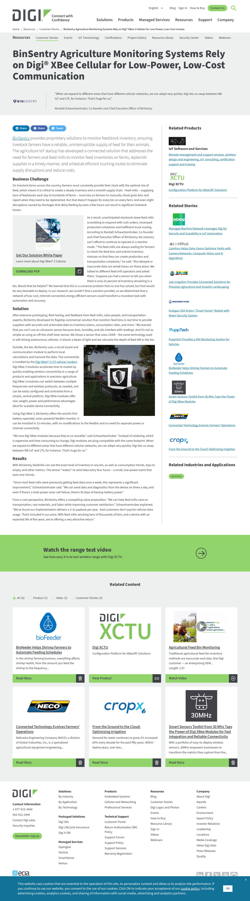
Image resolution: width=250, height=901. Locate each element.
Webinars (225, 38)
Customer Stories (49, 29)
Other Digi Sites (206, 845)
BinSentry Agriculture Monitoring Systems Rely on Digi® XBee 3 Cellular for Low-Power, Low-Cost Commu (124, 29)
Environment (205, 813)
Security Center (189, 38)
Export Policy (205, 818)
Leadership (204, 829)
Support (205, 20)
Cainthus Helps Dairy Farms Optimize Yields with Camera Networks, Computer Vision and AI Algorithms (200, 253)
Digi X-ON (65, 833)
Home (16, 29)
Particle (63, 852)
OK (228, 888)
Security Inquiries (24, 826)
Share (23, 128)
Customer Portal (115, 822)
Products (126, 20)
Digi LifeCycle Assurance (74, 827)
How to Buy (197, 8)
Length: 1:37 (196, 663)
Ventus (63, 863)
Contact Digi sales (24, 820)
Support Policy (114, 843)
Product (40, 598)
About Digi (203, 796)
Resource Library (162, 38)
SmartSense (66, 858)
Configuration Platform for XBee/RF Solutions (198, 190)
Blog (173, 8)
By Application (68, 802)
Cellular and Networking (120, 802)
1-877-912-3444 (22, 809)
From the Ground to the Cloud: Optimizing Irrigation (202, 449)
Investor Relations (208, 824)
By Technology (68, 807)
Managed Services (154, 20)
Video (61, 598)
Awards (201, 802)
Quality (201, 856)
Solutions (104, 20)
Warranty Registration (118, 854)
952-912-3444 (21, 815)
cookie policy (190, 888)
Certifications (113, 38)
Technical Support (117, 817)
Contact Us (217, 8)
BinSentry (21, 138)
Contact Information (26, 804)
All (20, 598)
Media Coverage (207, 840)
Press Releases (206, 851)
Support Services (115, 848)
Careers (201, 807)
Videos (209, 38)
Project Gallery (137, 38)
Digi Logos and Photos (165, 807)
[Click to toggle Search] (233, 8)
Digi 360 (64, 822)
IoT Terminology (88, 38)
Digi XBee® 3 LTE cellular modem (56, 362)
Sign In (182, 8)
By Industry (66, 796)
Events (68, 38)
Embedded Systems (117, 796)
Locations (203, 835)
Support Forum (114, 837)
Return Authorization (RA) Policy (121, 829)
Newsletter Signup (27, 836)
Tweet (59, 128)
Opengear (65, 847)
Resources (184, 20)
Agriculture (176, 476)
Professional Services (118, 807)
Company (226, 20)
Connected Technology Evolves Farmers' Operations (202, 425)
